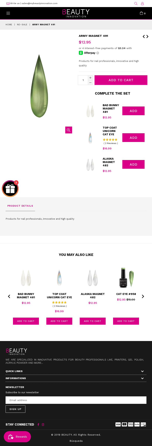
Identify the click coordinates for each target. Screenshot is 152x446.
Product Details (20, 205)
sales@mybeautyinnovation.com (39, 3)
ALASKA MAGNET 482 (109, 162)
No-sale (22, 24)
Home (9, 24)
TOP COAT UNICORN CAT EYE (110, 131)
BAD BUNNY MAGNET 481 (111, 109)
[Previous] (144, 36)
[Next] (147, 36)
